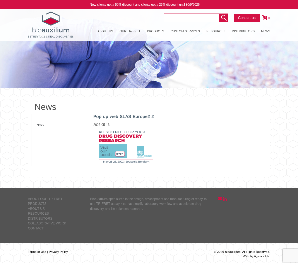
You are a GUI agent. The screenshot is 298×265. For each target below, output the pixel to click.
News (40, 125)
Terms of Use (37, 251)
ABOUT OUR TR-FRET (45, 199)
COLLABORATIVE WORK (47, 223)
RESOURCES (215, 31)
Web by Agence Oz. (256, 256)
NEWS (265, 31)
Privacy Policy (58, 251)
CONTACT (36, 228)
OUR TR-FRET (130, 31)
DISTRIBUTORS (243, 31)
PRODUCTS (155, 31)
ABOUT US (105, 31)
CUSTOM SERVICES (185, 31)
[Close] (291, 4)
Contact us (247, 18)
